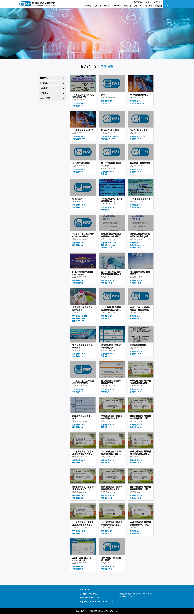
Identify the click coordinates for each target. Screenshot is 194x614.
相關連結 (148, 6)
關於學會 (87, 6)
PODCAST (169, 6)
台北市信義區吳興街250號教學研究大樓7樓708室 (96, 602)
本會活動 (44, 88)
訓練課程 (44, 83)
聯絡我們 (158, 6)
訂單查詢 (139, 2)
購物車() (159, 2)
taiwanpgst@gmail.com (90, 598)
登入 (149, 2)
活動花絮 (127, 6)
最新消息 (97, 6)
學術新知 (117, 6)
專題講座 (44, 78)
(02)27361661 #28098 (90, 594)
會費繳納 (44, 93)
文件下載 (138, 6)
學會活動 (107, 6)
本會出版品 (45, 98)
